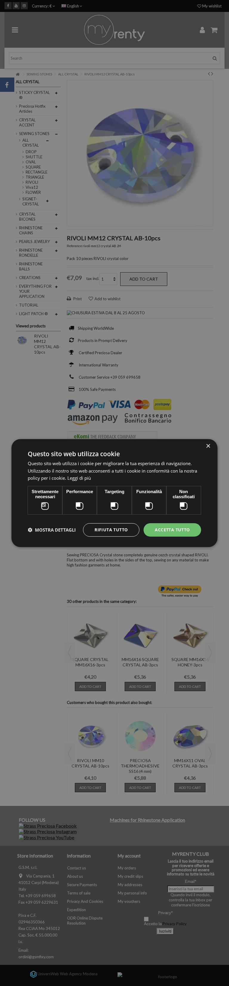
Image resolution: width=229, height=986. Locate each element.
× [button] (208, 446)
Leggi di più (79, 478)
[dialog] (114, 493)
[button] (52, 530)
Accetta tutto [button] (172, 530)
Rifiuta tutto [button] (111, 530)
